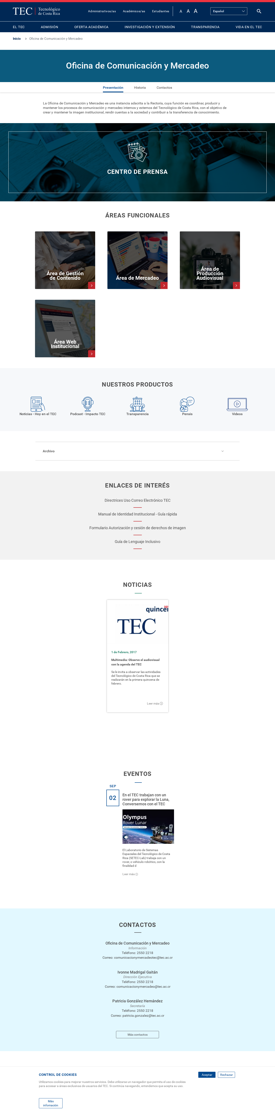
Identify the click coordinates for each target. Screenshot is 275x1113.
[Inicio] (36, 11)
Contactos (164, 88)
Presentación (113, 88)
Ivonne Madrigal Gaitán (138, 972)
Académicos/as (134, 11)
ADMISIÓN (49, 27)
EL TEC (19, 27)
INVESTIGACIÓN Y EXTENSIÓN (150, 27)
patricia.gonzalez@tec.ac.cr (143, 1016)
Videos (237, 414)
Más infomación (50, 1103)
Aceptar (207, 1074)
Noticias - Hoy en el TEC (38, 414)
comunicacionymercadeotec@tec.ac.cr (143, 958)
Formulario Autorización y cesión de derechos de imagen (137, 528)
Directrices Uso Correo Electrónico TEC (138, 500)
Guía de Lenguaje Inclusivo (137, 541)
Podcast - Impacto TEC (87, 414)
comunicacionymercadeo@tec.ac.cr (143, 987)
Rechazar (226, 1074)
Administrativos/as (102, 11)
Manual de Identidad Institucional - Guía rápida (137, 514)
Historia (140, 88)
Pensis (187, 414)
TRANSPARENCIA (205, 27)
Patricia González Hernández (137, 1001)
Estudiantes (160, 11)
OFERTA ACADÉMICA (91, 27)
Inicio (17, 39)
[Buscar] (259, 12)
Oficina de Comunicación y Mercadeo (137, 943)
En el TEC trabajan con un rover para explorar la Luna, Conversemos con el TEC (145, 799)
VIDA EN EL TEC (249, 27)
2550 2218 (145, 953)
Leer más (153, 703)
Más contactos (138, 1034)
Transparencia (137, 414)
